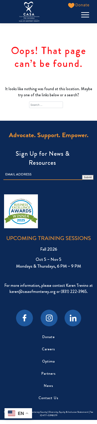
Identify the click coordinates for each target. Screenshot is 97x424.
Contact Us (48, 397)
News (48, 385)
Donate (48, 336)
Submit (88, 177)
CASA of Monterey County (34, 412)
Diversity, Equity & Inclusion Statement (69, 412)
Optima (48, 361)
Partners (48, 373)
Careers (48, 349)
